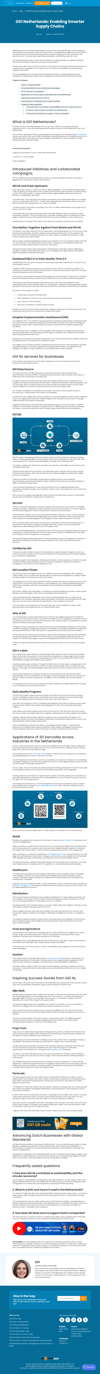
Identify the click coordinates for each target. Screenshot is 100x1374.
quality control (57, 1049)
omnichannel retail (54, 958)
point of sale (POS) (67, 840)
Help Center (63, 1329)
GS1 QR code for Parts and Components (24, 1337)
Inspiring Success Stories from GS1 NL (35, 98)
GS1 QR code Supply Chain (19, 1331)
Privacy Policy (76, 1334)
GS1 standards (81, 134)
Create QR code (43, 3)
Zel (40, 34)
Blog (21, 11)
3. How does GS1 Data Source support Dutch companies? (47, 113)
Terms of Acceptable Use (81, 1331)
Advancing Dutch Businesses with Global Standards (40, 101)
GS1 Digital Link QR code (57, 854)
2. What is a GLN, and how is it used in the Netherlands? (46, 110)
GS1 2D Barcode (15, 1319)
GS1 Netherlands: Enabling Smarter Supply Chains (44, 11)
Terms (74, 1326)
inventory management (21, 885)
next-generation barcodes (47, 785)
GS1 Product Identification (19, 1325)
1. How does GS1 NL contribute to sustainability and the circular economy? (54, 107)
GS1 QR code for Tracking (19, 1328)
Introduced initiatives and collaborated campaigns (40, 88)
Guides (62, 1326)
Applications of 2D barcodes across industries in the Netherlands (46, 94)
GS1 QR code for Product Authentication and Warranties (30, 1340)
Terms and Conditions (79, 1329)
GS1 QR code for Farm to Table (21, 1334)
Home (14, 11)
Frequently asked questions (31, 104)
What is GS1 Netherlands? (31, 85)
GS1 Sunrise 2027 (38, 754)
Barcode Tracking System (19, 1322)
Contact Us (63, 1343)
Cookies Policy (76, 1336)
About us (62, 1341)
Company (63, 1338)
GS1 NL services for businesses (32, 91)
